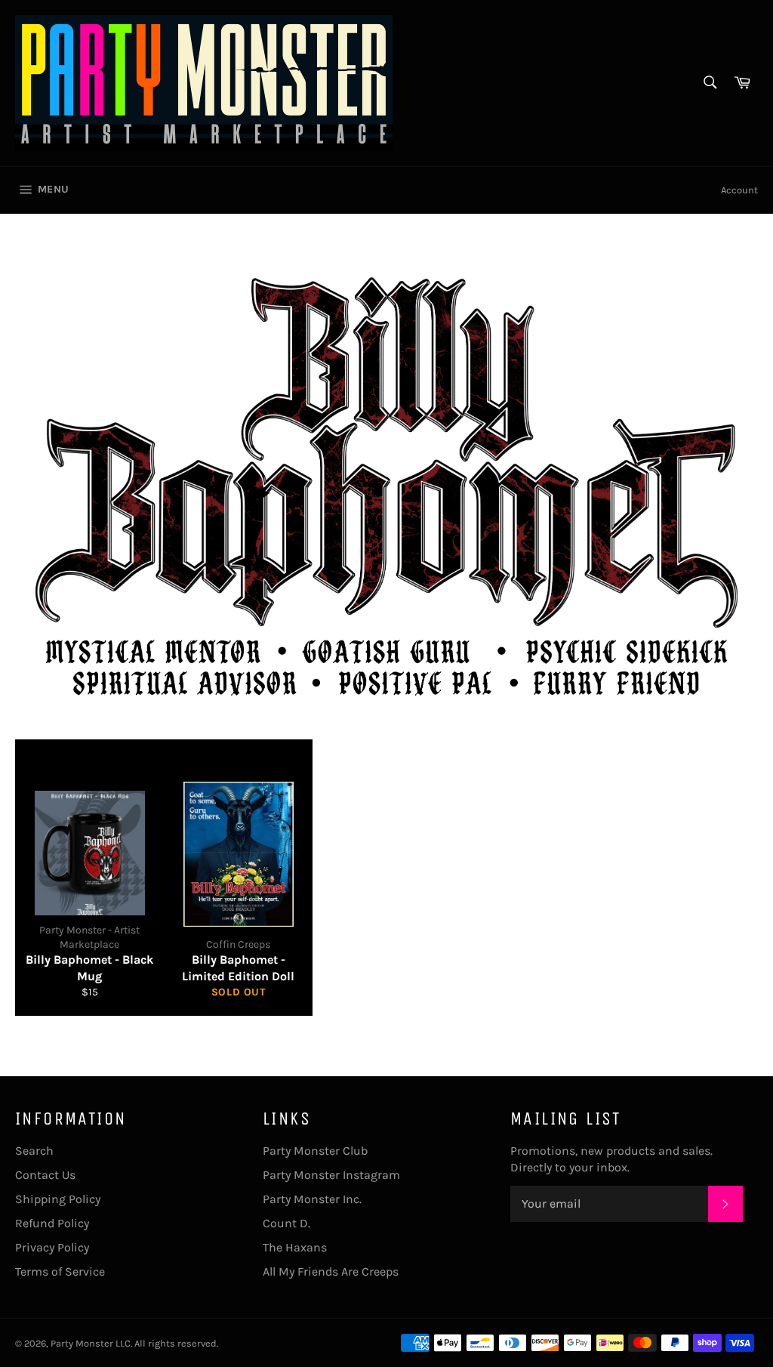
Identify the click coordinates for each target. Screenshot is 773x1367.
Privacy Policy (52, 1247)
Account (739, 190)
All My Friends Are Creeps (331, 1271)
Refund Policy (52, 1223)
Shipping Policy (57, 1199)
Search (34, 1150)
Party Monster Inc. (312, 1199)
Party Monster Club (315, 1150)
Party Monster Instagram (331, 1175)
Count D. (286, 1223)
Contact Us (45, 1175)
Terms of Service (60, 1271)
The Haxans (295, 1247)
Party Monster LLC (91, 1343)
